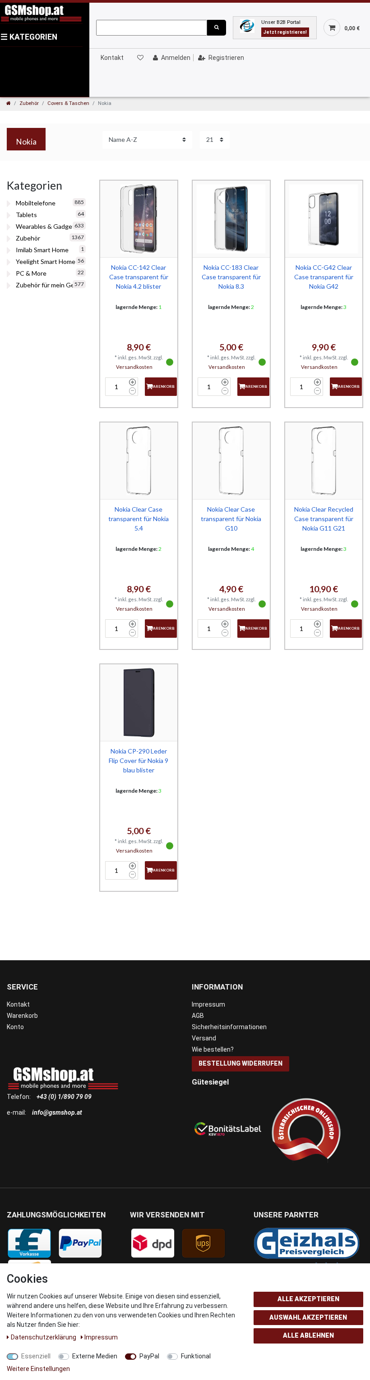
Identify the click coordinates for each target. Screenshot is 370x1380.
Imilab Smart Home (42, 250)
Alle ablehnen (308, 1335)
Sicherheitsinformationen (229, 1026)
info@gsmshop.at (57, 1112)
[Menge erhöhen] (132, 382)
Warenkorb (22, 1015)
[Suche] (216, 28)
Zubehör (29, 103)
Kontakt (112, 57)
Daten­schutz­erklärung (44, 1337)
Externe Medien (94, 1356)
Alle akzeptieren (308, 1299)
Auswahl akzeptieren (308, 1317)
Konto (15, 1026)
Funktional (196, 1356)
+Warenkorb (161, 386)
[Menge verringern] (132, 391)
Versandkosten (134, 367)
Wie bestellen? (213, 1049)
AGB (198, 1015)
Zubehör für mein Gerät (49, 285)
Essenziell (36, 1356)
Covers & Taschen (68, 103)
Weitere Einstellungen (38, 1368)
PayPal (149, 1356)
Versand (204, 1038)
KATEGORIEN (28, 36)
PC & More (31, 273)
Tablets (26, 214)
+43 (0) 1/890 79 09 (64, 1096)
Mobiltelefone (36, 203)
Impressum (208, 1004)
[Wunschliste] (140, 57)
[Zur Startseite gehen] (8, 103)
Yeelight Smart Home (45, 261)
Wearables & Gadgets (47, 226)
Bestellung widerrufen (240, 1063)
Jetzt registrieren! (285, 32)
